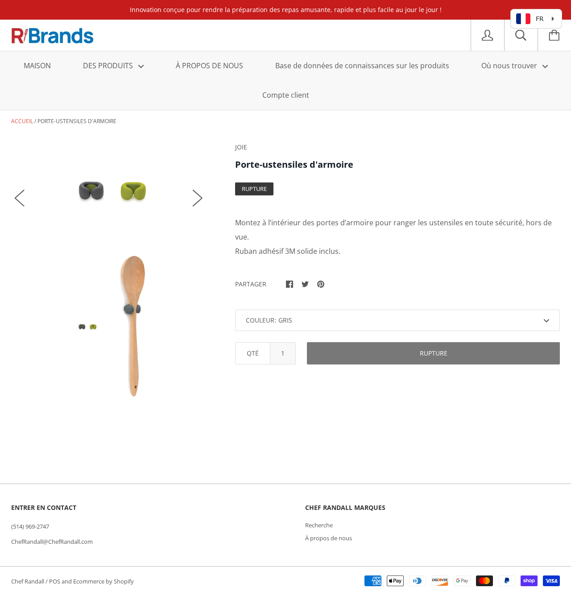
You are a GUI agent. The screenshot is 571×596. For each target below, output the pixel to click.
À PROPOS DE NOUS (209, 65)
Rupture (433, 353)
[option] (108, 189)
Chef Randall (28, 581)
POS (54, 581)
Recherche (319, 525)
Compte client (285, 95)
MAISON (37, 65)
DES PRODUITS (109, 65)
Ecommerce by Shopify (103, 581)
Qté (253, 353)
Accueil (22, 121)
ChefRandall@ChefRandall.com (52, 542)
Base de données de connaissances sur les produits (362, 65)
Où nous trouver (510, 65)
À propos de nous (328, 538)
